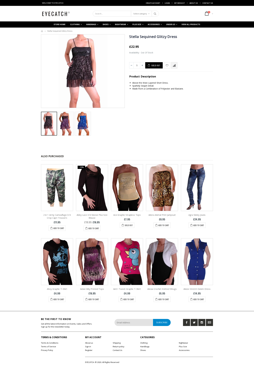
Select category (140, 13)
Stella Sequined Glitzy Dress (153, 36)
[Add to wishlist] (167, 65)
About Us (193, 3)
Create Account (153, 3)
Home (42, 31)
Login (167, 3)
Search (155, 13)
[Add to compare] (174, 65)
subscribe (161, 322)
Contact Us (207, 3)
